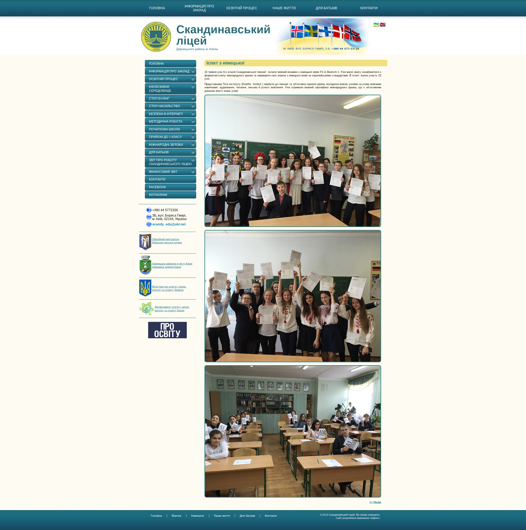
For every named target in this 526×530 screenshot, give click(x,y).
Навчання (197, 515)
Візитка (176, 515)
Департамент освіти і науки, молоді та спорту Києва (172, 308)
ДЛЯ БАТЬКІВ (326, 8)
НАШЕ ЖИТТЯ (284, 8)
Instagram (158, 194)
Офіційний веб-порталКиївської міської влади (167, 241)
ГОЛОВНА (157, 8)
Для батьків (247, 515)
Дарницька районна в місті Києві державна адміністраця (172, 265)
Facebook (157, 187)
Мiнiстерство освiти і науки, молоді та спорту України (169, 288)
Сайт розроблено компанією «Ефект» (358, 518)
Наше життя (222, 515)
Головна (156, 515)
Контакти (271, 515)
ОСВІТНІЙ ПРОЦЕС (241, 8)
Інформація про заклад (199, 8)
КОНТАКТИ (369, 8)
